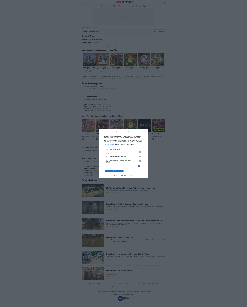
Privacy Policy (131, 175)
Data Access (123, 175)
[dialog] (123, 153)
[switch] (139, 152)
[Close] (146, 132)
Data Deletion (116, 175)
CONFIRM (114, 170)
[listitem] (123, 149)
